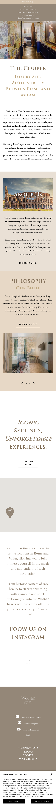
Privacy (28, 751)
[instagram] (28, 735)
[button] (22, 383)
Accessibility (28, 759)
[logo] (28, 700)
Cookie (28, 755)
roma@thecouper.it (31, 723)
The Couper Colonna (28, 9)
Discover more (28, 263)
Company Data (28, 748)
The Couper (28, 6)
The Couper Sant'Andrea (28, 12)
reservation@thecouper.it (31, 717)
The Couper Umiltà (28, 15)
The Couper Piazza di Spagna (28, 18)
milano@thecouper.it (31, 730)
